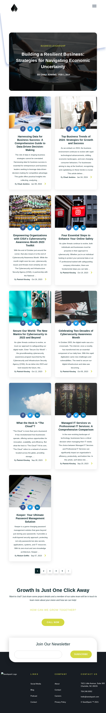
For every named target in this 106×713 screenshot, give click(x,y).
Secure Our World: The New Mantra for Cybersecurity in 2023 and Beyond (30, 334)
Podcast (34, 696)
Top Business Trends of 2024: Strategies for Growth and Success (76, 140)
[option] (53, 62)
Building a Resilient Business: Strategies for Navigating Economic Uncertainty (53, 60)
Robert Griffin (23, 556)
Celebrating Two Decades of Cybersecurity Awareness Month (76, 334)
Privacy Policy (60, 702)
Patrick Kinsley (23, 279)
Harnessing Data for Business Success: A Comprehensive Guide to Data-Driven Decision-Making (30, 143)
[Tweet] (30, 129)
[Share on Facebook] (23, 129)
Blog (32, 690)
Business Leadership (53, 46)
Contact (34, 702)
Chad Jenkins (49, 75)
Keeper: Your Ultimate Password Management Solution (30, 518)
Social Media (36, 684)
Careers (58, 696)
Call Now (53, 622)
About (57, 684)
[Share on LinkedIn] (37, 129)
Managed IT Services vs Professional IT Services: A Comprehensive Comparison (75, 426)
